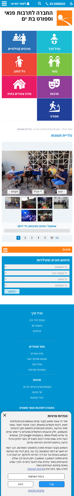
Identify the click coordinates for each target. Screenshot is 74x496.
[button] (39, 3)
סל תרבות (37, 392)
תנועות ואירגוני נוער (37, 359)
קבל (51, 484)
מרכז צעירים (37, 353)
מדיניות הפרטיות (36, 469)
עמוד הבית (67, 129)
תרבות (66, 249)
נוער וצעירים (37, 346)
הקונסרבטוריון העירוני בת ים (37, 386)
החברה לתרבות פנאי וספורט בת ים (28, 16)
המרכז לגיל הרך (37, 320)
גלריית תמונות (61, 135)
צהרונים (37, 331)
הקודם (14, 191)
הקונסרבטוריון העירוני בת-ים (47, 129)
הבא (60, 191)
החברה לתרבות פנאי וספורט (36, 408)
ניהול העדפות (36, 476)
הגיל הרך (37, 313)
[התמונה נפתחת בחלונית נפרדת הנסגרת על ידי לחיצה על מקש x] (37, 169)
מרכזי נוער (37, 364)
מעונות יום (37, 325)
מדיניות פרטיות (36, 490)
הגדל (36, 191)
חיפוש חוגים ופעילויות (53, 260)
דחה (20, 484)
